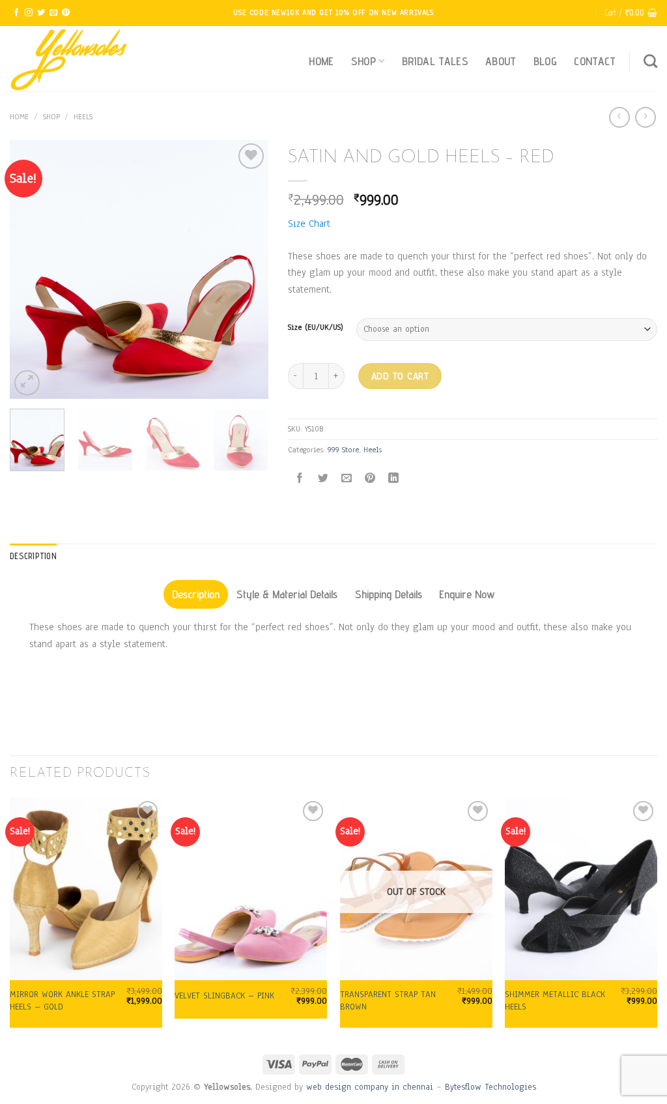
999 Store (343, 449)
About (501, 61)
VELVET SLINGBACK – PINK (224, 996)
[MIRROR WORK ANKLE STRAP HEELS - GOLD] (86, 889)
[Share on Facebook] (299, 478)
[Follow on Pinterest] (66, 13)
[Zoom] (27, 383)
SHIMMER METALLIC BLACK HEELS (555, 1001)
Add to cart (400, 376)
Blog (545, 61)
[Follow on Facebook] (16, 13)
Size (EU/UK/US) (315, 327)
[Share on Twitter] (323, 478)
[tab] (195, 594)
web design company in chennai (369, 1087)
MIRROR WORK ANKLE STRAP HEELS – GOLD (62, 1001)
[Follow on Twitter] (41, 13)
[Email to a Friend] (346, 478)
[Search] (650, 61)
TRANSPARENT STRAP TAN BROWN (388, 1001)
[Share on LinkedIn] (393, 478)
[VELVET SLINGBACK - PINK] (251, 889)
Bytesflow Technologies (490, 1087)
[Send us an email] (53, 13)
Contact (595, 61)
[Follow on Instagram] (29, 13)
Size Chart (309, 223)
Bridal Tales (435, 61)
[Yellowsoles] (75, 58)
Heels (83, 116)
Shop (363, 61)
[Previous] (31, 269)
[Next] (247, 269)
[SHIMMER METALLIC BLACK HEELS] (581, 889)
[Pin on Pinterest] (370, 478)
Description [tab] (33, 556)
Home (321, 61)
